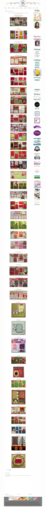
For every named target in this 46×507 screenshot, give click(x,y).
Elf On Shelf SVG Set (20, 42)
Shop (33, 7)
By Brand (13, 7)
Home (5, 7)
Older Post (30, 494)
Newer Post (7, 494)
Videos (17, 7)
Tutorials (25, 7)
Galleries (9, 7)
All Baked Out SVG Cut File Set (20, 66)
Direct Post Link (18, 16)
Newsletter (21, 7)
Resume (37, 7)
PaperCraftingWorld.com (18, 13)
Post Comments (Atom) (10, 495)
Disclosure (29, 7)
